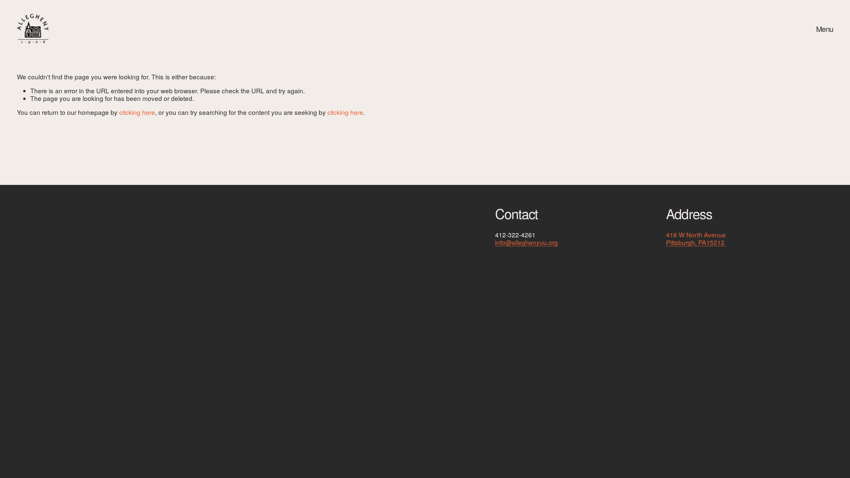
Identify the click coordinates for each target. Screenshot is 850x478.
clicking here (137, 112)
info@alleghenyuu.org (526, 242)
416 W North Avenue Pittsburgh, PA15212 (696, 238)
